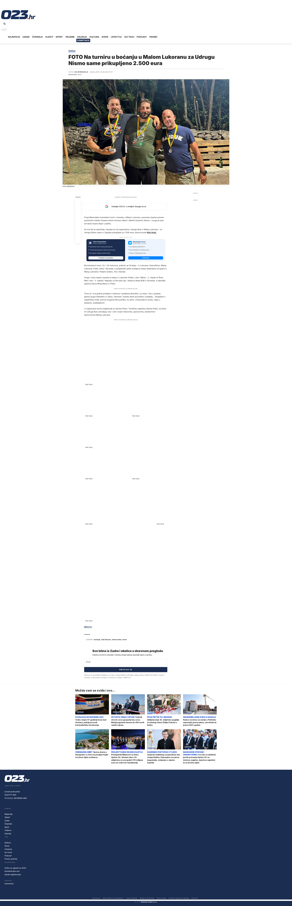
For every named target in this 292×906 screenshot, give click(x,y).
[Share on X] (78, 207)
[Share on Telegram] (78, 224)
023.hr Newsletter (99, 242)
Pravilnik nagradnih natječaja (179, 898)
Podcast (8, 856)
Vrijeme (8, 830)
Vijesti (7, 817)
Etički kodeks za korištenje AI (113, 898)
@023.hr (88, 627)
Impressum (96, 898)
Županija (71, 51)
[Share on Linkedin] (78, 218)
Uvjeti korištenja (131, 898)
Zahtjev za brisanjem (147, 898)
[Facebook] (2, 5)
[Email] (78, 240)
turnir (124, 639)
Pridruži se (145, 258)
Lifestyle (8, 849)
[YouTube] (6, 5)
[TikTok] (13, 5)
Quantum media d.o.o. (149, 902)
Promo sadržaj (11, 859)
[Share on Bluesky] (78, 235)
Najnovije (9, 814)
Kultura (8, 843)
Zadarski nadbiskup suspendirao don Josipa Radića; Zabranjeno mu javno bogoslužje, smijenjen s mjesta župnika (163, 759)
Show (7, 846)
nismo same (116, 639)
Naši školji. (152, 232)
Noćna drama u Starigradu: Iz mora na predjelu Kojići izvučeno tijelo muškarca (91, 754)
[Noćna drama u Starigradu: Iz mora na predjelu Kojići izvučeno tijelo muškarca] (92, 739)
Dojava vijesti (161, 898)
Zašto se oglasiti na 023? (15, 868)
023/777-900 (10, 795)
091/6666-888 (20, 798)
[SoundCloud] (16, 5)
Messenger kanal (139, 242)
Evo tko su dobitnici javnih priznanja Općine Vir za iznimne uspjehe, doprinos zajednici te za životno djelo (199, 759)
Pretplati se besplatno (106, 258)
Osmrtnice (9, 884)
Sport (7, 827)
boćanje (97, 639)
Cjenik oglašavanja (13, 874)
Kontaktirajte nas (12, 871)
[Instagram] (9, 5)
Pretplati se (125, 670)
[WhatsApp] (20, 5)
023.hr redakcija (81, 72)
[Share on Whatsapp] (78, 213)
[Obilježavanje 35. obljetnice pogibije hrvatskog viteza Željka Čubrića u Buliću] (164, 704)
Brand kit (195, 898)
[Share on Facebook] (78, 202)
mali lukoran (106, 639)
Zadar (7, 821)
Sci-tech (8, 852)
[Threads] (24, 5)
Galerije (8, 833)
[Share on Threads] (78, 229)
